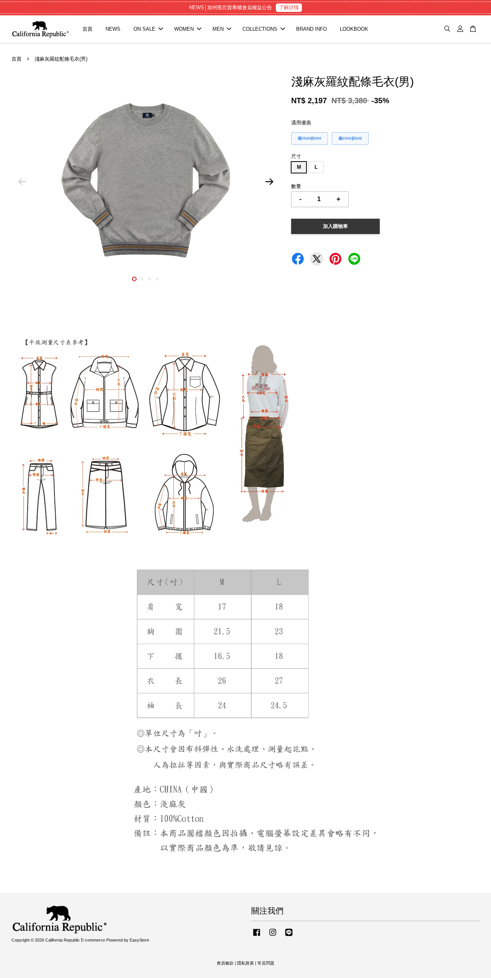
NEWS (112, 29)
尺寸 (296, 156)
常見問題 (265, 963)
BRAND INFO (311, 29)
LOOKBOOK (354, 29)
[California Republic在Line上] (288, 936)
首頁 (87, 29)
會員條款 (225, 963)
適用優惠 (301, 122)
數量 (296, 186)
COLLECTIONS (259, 29)
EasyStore (139, 940)
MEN (218, 29)
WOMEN (184, 29)
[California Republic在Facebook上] (256, 936)
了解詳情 (289, 7)
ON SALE (144, 29)
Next (269, 181)
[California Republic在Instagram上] (272, 936)
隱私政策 (245, 963)
